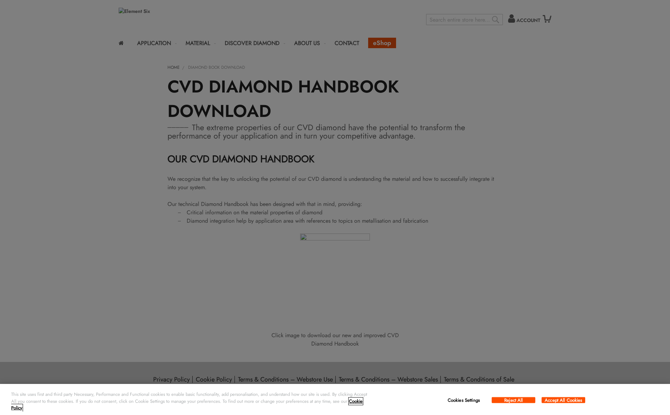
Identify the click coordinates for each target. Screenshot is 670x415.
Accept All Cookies (563, 400)
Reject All (513, 400)
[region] (335, 399)
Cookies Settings (464, 400)
